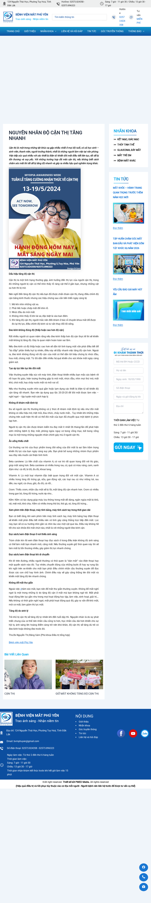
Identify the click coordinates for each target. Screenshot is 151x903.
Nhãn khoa (84, 725)
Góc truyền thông (88, 729)
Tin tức (82, 733)
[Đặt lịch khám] (143, 887)
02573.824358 (122, 21)
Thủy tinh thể (125, 144)
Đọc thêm (118, 228)
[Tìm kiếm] (104, 17)
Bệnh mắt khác (126, 160)
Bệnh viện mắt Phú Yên (21, 642)
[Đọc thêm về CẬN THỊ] (28, 674)
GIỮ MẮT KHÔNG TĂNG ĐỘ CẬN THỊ (77, 693)
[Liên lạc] (143, 877)
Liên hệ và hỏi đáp (88, 737)
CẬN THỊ (9, 693)
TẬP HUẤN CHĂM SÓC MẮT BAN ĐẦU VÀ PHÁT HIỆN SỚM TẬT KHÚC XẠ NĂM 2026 (128, 243)
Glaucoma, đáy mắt (129, 150)
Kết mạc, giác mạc (128, 139)
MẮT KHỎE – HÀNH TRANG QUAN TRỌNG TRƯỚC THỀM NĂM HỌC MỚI (128, 192)
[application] (55, 31)
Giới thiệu (84, 721)
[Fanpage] (143, 867)
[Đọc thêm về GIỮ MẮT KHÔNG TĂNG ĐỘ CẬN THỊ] (79, 674)
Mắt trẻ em (124, 155)
